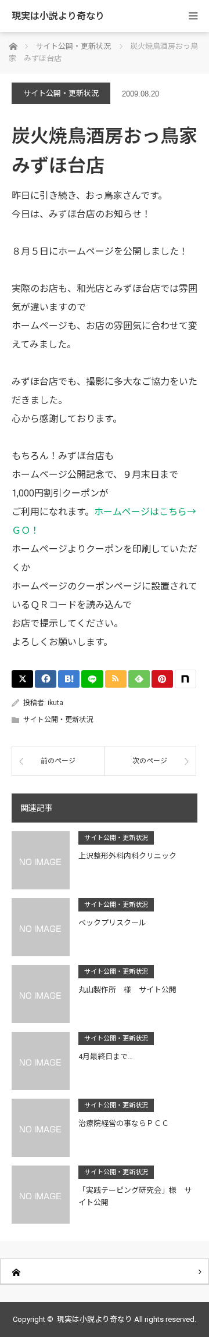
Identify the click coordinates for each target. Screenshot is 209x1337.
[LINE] (92, 679)
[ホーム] (104, 1271)
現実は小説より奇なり (58, 16)
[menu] (193, 16)
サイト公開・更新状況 (61, 93)
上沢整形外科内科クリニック (127, 856)
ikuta (55, 703)
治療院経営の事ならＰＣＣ (123, 1123)
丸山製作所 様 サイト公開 (127, 989)
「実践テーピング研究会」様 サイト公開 (135, 1196)
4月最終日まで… (105, 1056)
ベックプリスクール (112, 922)
